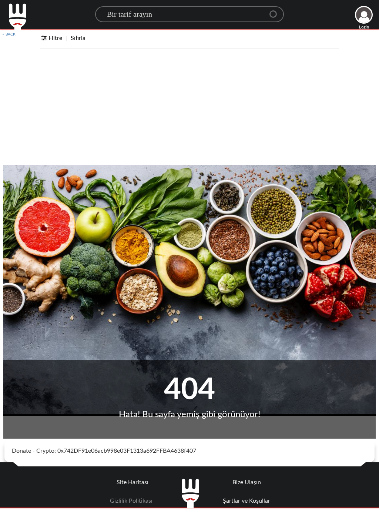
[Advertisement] (189, 109)
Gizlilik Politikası (131, 501)
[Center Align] (275, 11)
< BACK (9, 34)
